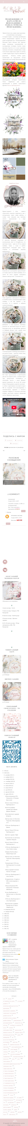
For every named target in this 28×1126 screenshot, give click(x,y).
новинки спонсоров (14, 1044)
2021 (5, 770)
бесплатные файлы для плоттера (10, 1006)
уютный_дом (11, 1102)
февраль (18, 1102)
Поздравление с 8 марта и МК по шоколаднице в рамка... (12, 881)
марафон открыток (7, 1032)
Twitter (19, 440)
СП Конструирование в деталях (10, 1092)
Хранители (13, 1104)
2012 (5, 928)
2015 (5, 922)
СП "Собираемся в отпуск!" (9, 1083)
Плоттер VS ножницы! (15, 1054)
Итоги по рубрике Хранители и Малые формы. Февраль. (11, 809)
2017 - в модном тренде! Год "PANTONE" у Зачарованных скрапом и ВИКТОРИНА (10, 943)
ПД (18, 1051)
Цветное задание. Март (11, 835)
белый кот (5, 1003)
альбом (9, 998)
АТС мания (20, 1001)
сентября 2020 (9, 781)
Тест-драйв (19, 1097)
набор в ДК (15, 1042)
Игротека (5, 1025)
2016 (5, 920)
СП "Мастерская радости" (8, 1076)
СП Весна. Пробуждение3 (8, 1088)
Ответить (8, 523)
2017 (5, 918)
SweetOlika (18, 1125)
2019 (5, 913)
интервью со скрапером (15, 1025)
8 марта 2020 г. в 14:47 (13, 501)
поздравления (6, 1056)
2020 (5, 773)
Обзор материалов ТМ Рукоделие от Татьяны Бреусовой (12, 798)
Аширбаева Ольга (14, 183)
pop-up (4, 1114)
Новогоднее (6, 1047)
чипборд (16, 1107)
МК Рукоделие (6, 1042)
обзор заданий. (13, 1049)
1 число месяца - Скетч (9, 608)
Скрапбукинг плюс (7, 1066)
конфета (11, 1027)
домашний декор (17, 1020)
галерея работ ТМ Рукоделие (9, 1013)
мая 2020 (7, 790)
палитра (13, 1051)
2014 (5, 924)
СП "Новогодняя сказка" (8, 1080)
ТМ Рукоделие (19, 1100)
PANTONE (20, 1112)
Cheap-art (12, 1112)
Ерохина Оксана (16, 515)
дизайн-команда (7, 1020)
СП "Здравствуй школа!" (8, 1073)
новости (5, 1049)
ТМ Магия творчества (8, 1100)
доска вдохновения (7, 1022)
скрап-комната (6, 1061)
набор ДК (5, 1044)
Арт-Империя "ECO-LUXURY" (9, 1001)
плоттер (5, 1054)
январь (15, 1109)
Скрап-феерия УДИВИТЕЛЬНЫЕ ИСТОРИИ (11, 1063)
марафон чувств (19, 1032)
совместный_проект (7, 1068)
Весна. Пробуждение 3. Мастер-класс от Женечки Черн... (13, 894)
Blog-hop (5, 1112)
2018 (5, 915)
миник (19, 1035)
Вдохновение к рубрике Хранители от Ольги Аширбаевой (11, 905)
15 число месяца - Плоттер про (11, 615)
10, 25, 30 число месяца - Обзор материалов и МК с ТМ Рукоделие (11, 625)
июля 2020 (8, 785)
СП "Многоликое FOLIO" (8, 1078)
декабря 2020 (8, 775)
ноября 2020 (8, 777)
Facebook (9, 440)
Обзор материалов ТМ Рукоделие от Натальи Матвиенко (12, 887)
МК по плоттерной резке (8, 1039)
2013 (5, 926)
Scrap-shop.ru (12, 1114)
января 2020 (8, 911)
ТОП (4, 1102)
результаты (5, 1059)
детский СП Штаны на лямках (9, 1018)
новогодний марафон (16, 1047)
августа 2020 (8, 783)
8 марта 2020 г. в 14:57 (16, 517)
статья (11, 1095)
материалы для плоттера (9, 1035)
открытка (5, 1051)
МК (12, 1037)
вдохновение (6, 1008)
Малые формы (18, 1030)
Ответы (9, 512)
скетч (18, 1059)
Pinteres (15, 443)
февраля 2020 (9, 909)
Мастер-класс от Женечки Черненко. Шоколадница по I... (12, 820)
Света (13, 1059)
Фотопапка (5, 1104)
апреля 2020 (8, 792)
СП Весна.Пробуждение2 (8, 1090)
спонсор (5, 1095)
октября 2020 (8, 779)
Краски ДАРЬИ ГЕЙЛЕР (7, 1030)
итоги (4, 1027)
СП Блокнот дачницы (8, 1085)
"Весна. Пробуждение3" (13, 85)
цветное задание (7, 1107)
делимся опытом (7, 1015)
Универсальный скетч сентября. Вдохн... (10, 482)
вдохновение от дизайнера (16, 447)
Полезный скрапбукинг (18, 1056)
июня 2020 (8, 787)
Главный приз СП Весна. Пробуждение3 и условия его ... (12, 865)
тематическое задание (8, 1097)
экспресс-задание (7, 1109)
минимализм (6, 1037)
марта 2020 (8, 794)
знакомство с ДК (18, 1022)
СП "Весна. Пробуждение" (8, 1071)
